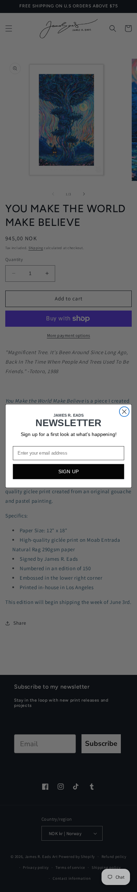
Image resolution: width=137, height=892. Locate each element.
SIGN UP (68, 471)
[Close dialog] (124, 412)
